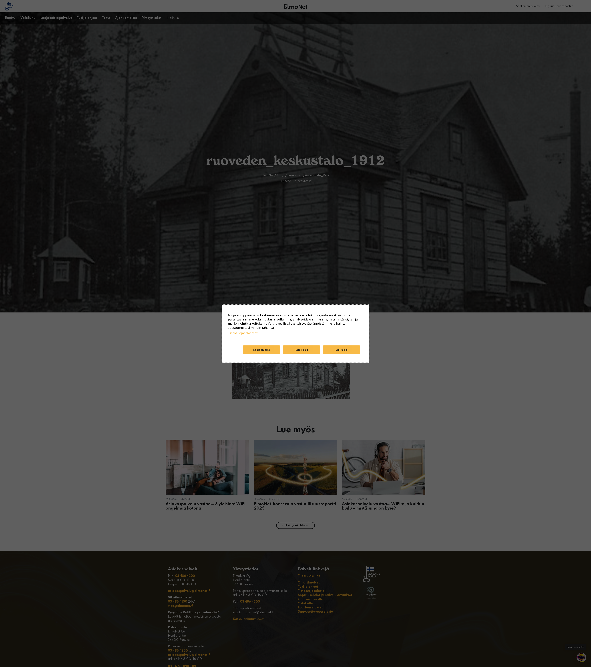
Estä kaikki (301, 349)
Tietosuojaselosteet (243, 333)
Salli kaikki (342, 349)
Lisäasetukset (261, 349)
